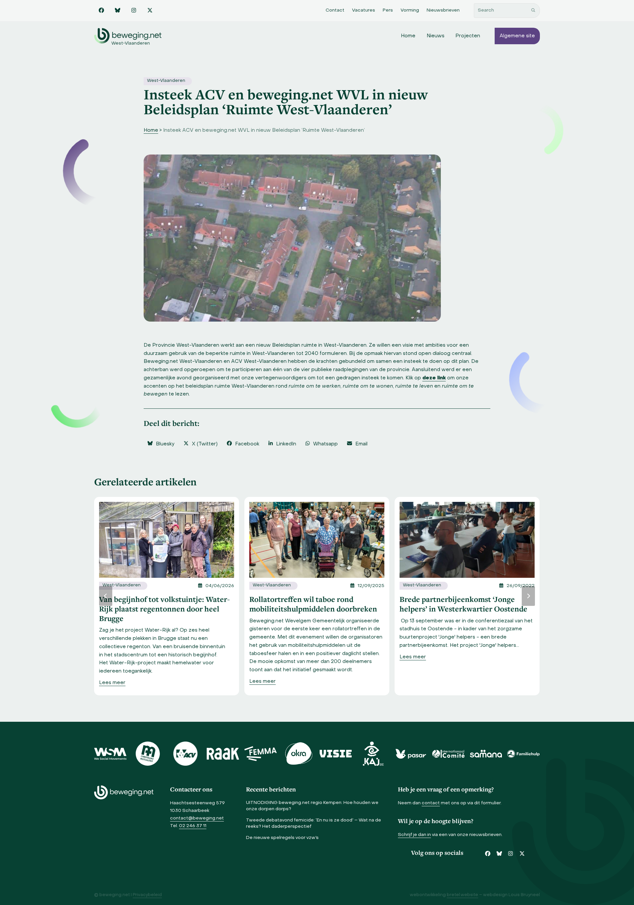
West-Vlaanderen (166, 81)
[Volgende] (528, 596)
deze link (434, 378)
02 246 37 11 (192, 826)
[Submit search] (533, 10)
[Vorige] (105, 596)
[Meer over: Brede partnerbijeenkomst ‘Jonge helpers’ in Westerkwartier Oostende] (467, 540)
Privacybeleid (147, 895)
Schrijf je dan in (414, 835)
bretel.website (462, 895)
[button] (161, 444)
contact (431, 803)
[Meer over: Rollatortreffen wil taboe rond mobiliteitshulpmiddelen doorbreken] (316, 540)
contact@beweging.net (197, 818)
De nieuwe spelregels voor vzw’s (282, 838)
